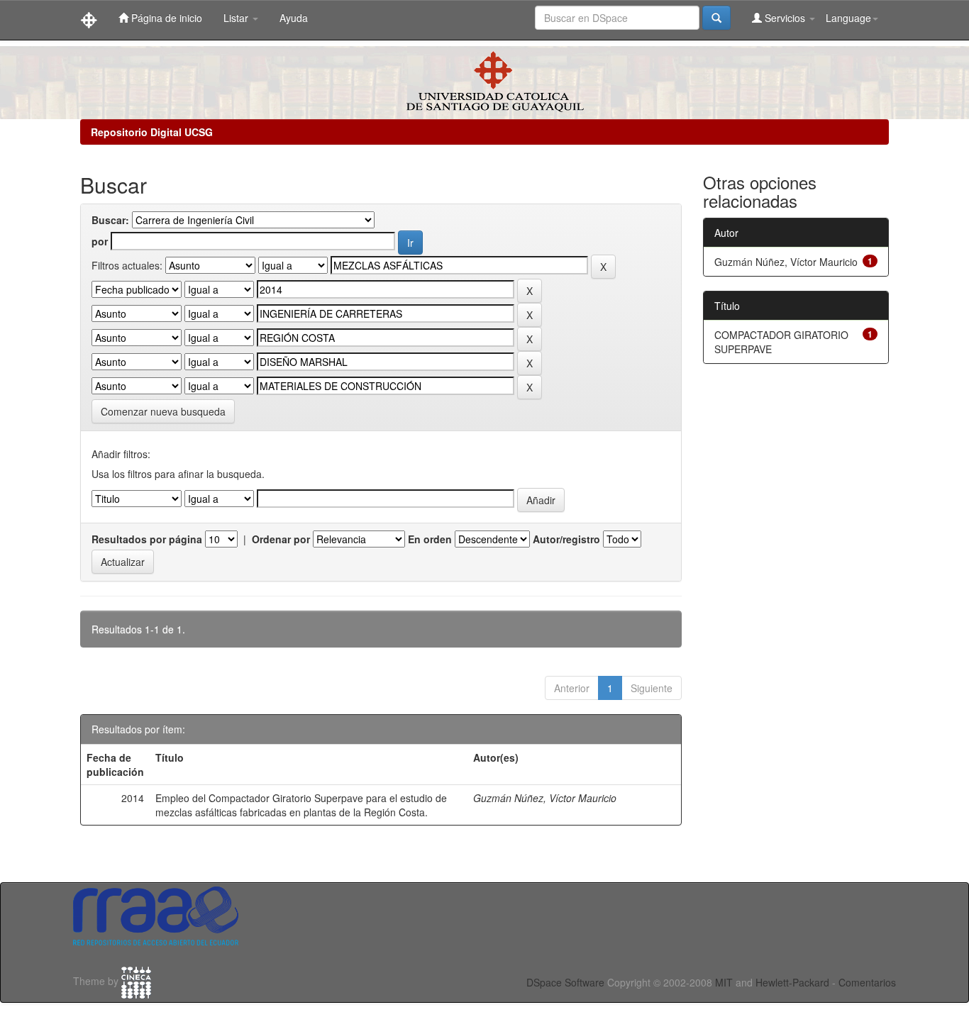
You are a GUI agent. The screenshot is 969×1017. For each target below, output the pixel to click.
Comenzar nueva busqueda (163, 411)
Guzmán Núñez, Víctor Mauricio (544, 798)
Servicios (785, 18)
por (100, 241)
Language (848, 18)
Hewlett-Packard (792, 982)
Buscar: (110, 220)
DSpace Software (565, 982)
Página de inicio (165, 18)
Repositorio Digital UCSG (152, 132)
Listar (237, 18)
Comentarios (867, 982)
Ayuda (293, 18)
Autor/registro (566, 539)
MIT (724, 982)
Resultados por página (147, 539)
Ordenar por (281, 539)
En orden (430, 539)
